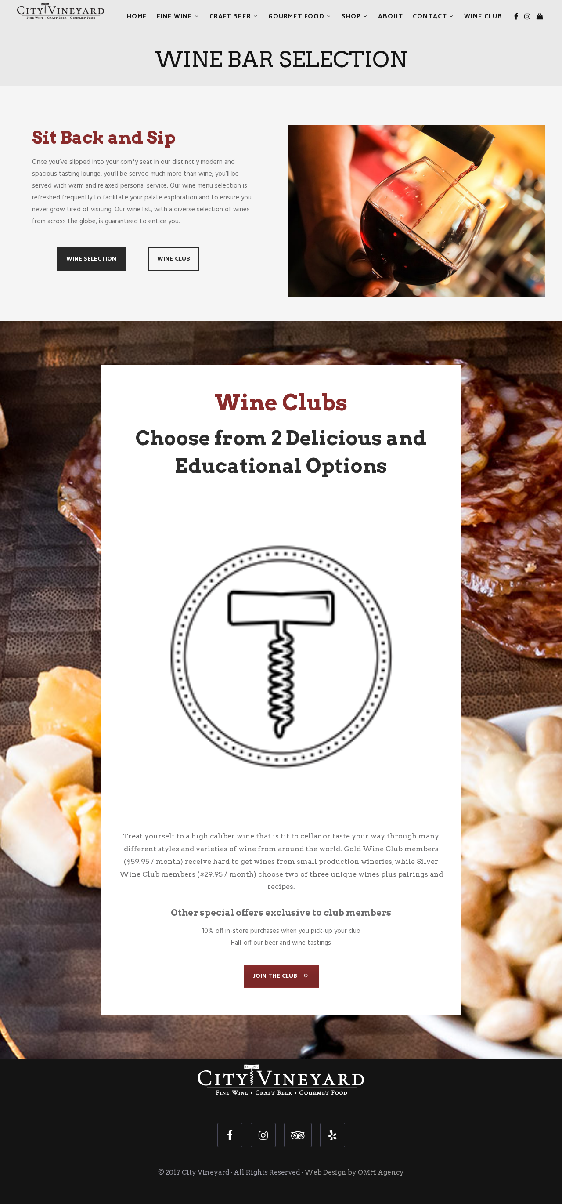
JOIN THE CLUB (275, 976)
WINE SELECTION (91, 259)
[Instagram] (527, 16)
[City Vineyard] (60, 12)
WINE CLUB (173, 259)
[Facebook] (516, 16)
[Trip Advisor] (298, 1135)
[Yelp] (332, 1135)
